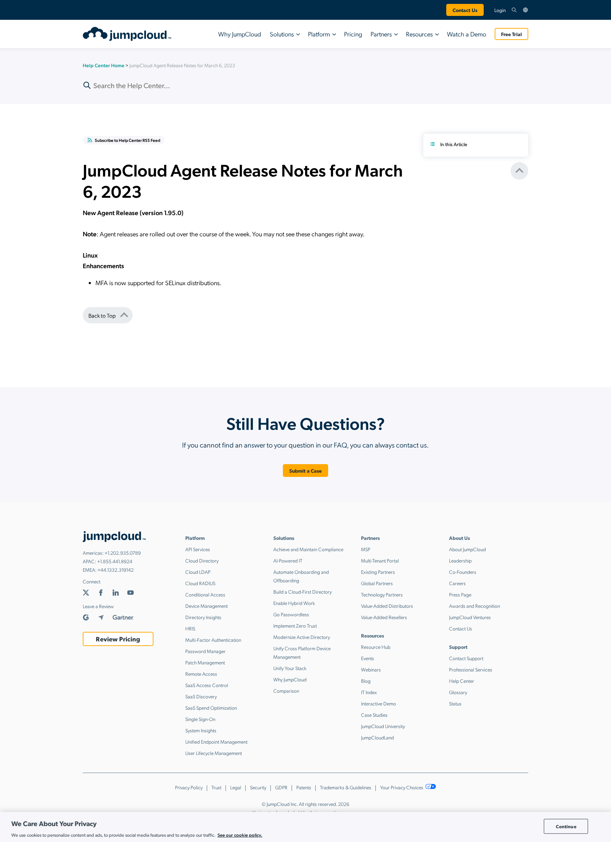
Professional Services (470, 669)
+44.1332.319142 (116, 569)
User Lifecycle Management (213, 753)
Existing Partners (378, 572)
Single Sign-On (200, 719)
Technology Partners (382, 594)
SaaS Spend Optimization (211, 707)
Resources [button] (419, 34)
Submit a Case (305, 470)
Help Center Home (103, 65)
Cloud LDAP (197, 572)
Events (367, 658)
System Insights (200, 730)
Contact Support (466, 658)
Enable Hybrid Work (294, 603)
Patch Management (205, 662)
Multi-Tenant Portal (380, 560)
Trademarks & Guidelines (345, 787)
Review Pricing (118, 639)
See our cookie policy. (239, 834)
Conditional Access (205, 594)
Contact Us (465, 10)
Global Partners (377, 583)
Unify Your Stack (290, 668)
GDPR (281, 787)
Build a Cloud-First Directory (302, 591)
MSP (365, 549)
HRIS (190, 628)
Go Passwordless (291, 614)
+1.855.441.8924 (114, 561)
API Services (197, 549)
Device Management (206, 605)
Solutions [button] (282, 34)
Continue (566, 826)
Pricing (353, 34)
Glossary (458, 692)
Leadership (460, 560)
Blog (366, 680)
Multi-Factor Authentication (213, 639)
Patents (303, 787)
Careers (457, 583)
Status (455, 703)
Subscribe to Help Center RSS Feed (127, 140)
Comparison (286, 690)
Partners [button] (381, 34)
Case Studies (374, 714)
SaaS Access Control (206, 685)
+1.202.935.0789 (123, 552)
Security (258, 787)
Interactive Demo (378, 703)
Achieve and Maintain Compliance (308, 549)
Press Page (460, 594)
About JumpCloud (467, 549)
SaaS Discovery (201, 696)
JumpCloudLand (377, 737)
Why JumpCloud (239, 34)
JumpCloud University (383, 726)
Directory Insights (203, 617)
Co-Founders (462, 572)
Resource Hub (375, 647)
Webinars (371, 669)
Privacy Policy (189, 787)
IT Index (369, 692)
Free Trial (511, 34)
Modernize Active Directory (301, 637)
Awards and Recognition (474, 605)
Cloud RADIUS (200, 583)
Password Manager (205, 651)
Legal (235, 787)
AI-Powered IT (287, 560)
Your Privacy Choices (402, 787)
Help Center (461, 680)
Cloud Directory (202, 560)
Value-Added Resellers (384, 617)
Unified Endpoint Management (216, 741)
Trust (216, 787)
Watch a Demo (466, 34)
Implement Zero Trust (295, 625)
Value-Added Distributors (387, 605)
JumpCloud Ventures (470, 617)
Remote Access (201, 673)
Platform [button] (319, 34)
